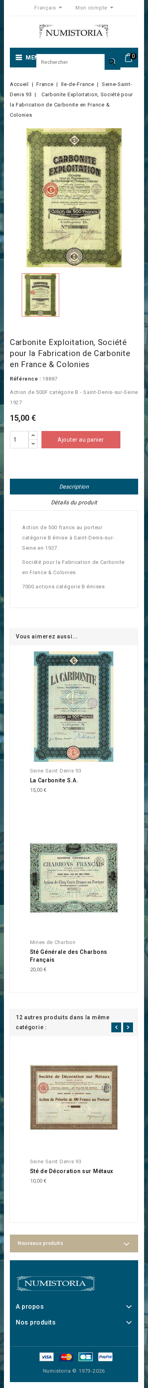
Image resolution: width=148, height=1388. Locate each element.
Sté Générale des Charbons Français (69, 956)
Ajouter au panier (81, 440)
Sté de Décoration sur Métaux (72, 1171)
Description (74, 486)
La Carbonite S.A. (54, 780)
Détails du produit (74, 502)
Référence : (25, 379)
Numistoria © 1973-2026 (74, 1371)
